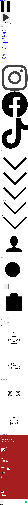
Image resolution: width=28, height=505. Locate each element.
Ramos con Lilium (5, 41)
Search (1, 316)
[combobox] (4, 318)
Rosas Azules (4, 54)
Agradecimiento (4, 33)
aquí (10, 322)
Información (2, 491)
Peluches (4, 60)
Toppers (4, 62)
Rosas (3, 52)
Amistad (4, 31)
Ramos (3, 38)
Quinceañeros (4, 34)
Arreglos (4, 200)
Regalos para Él (4, 37)
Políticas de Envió (4, 495)
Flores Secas (4, 49)
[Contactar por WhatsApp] (26, 502)
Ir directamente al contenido (3, 0)
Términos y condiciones (4, 494)
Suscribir (9, 467)
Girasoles (4, 53)
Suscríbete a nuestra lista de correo (4, 467)
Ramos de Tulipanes (5, 40)
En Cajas (4, 55)
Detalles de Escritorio (5, 36)
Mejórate (4, 35)
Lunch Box (4, 47)
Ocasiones (4, 27)
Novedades (4, 44)
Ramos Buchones (5, 43)
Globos (4, 61)
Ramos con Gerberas (5, 42)
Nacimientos (4, 32)
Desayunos (4, 46)
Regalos (3, 58)
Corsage (4, 50)
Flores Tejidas (4, 48)
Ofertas (3, 63)
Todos (1, 325)
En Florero (4, 56)
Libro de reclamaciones (3, 486)
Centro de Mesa (4, 57)
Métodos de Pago (3, 448)
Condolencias (4, 30)
